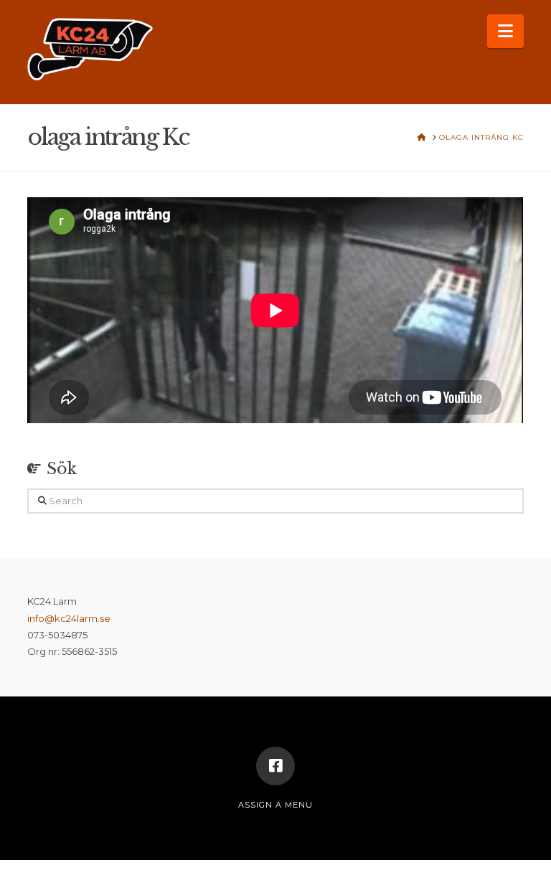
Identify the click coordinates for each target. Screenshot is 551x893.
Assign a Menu (275, 805)
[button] (505, 31)
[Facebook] (275, 766)
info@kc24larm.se (68, 618)
